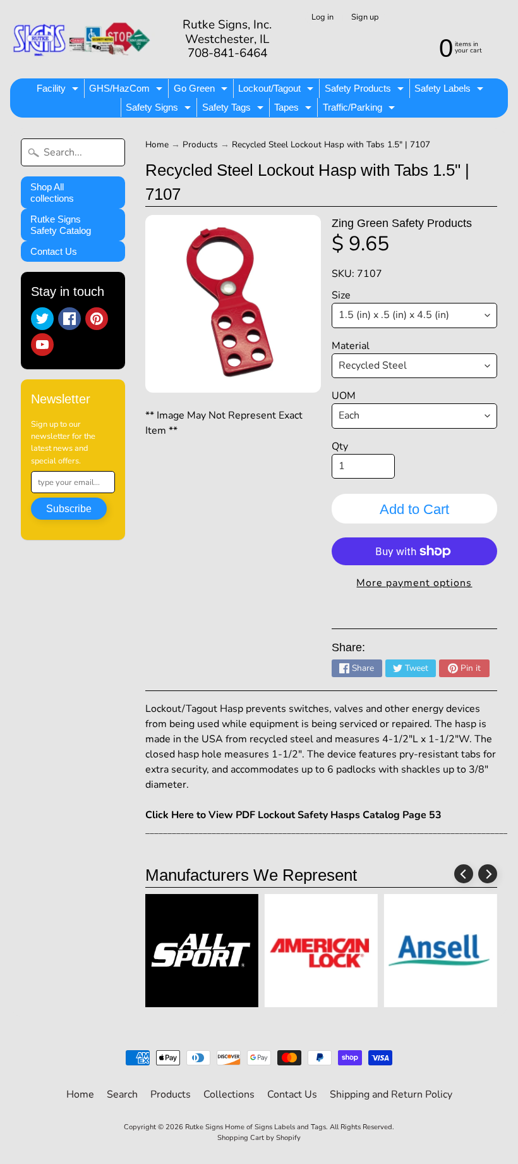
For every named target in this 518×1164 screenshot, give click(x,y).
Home (157, 144)
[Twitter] (42, 318)
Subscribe (69, 508)
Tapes (294, 109)
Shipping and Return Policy (391, 1094)
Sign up (364, 17)
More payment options (414, 583)
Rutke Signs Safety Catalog (60, 225)
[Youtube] (42, 344)
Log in (322, 17)
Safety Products (366, 90)
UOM (344, 396)
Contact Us (53, 251)
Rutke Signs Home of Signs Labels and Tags (255, 1127)
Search (122, 1094)
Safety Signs (160, 109)
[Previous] (463, 873)
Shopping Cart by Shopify (259, 1138)
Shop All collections (52, 192)
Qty (340, 446)
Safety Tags (234, 109)
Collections (229, 1094)
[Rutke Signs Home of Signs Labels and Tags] (82, 39)
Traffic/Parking (360, 109)
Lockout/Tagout (277, 90)
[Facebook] (69, 318)
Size (341, 295)
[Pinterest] (96, 318)
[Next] (487, 873)
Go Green (202, 90)
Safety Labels (450, 90)
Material (351, 346)
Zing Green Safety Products (402, 223)
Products (200, 144)
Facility (59, 90)
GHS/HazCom (127, 90)
